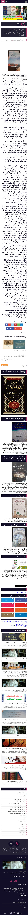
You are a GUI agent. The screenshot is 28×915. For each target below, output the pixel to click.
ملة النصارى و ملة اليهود (21, 626)
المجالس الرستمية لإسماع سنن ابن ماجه (17, 805)
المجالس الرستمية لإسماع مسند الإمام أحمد (16, 811)
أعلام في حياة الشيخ (21, 794)
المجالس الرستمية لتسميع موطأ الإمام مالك (17, 781)
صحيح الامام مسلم (21, 824)
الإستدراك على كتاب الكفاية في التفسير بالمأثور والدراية (14, 621)
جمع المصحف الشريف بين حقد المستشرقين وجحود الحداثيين (15, 704)
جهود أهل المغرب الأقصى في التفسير (18, 735)
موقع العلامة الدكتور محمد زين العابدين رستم (15, 913)
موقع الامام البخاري (21, 899)
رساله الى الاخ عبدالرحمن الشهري (19, 625)
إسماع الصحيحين (22, 792)
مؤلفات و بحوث (9, 40)
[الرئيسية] (23, 24)
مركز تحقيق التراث (21, 834)
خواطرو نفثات (22, 817)
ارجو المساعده (23, 622)
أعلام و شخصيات (22, 795)
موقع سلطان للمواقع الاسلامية (19, 902)
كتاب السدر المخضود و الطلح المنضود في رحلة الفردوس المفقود (14, 720)
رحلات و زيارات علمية (17, 40)
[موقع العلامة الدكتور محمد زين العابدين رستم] (15, 19)
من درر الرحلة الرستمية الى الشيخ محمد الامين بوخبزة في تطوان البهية (14, 889)
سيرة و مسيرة (23, 688)
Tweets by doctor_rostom (21, 592)
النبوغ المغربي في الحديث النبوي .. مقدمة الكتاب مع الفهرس (15, 643)
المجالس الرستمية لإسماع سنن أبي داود (17, 807)
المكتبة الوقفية (22, 904)
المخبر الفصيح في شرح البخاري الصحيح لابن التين (16, 658)
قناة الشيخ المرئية (21, 828)
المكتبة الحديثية (22, 815)
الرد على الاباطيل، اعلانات (20, 801)
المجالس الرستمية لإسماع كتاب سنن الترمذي (16, 809)
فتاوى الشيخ (23, 826)
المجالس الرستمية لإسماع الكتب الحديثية (17, 803)
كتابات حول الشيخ (21, 830)
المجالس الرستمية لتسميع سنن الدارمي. (17, 813)
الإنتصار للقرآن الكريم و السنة (19, 799)
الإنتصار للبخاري (22, 797)
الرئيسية (23, 40)
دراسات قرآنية (22, 819)
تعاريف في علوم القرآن (21, 624)
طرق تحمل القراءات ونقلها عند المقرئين (18, 765)
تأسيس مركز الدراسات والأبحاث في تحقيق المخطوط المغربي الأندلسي (15, 749)
